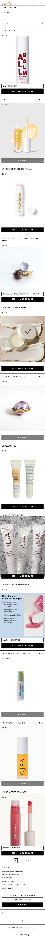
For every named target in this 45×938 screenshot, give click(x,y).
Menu (30, 3)
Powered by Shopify (22, 935)
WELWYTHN (18, 928)
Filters (5, 24)
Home (4, 7)
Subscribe (22, 905)
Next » (28, 861)
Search (35, 3)
